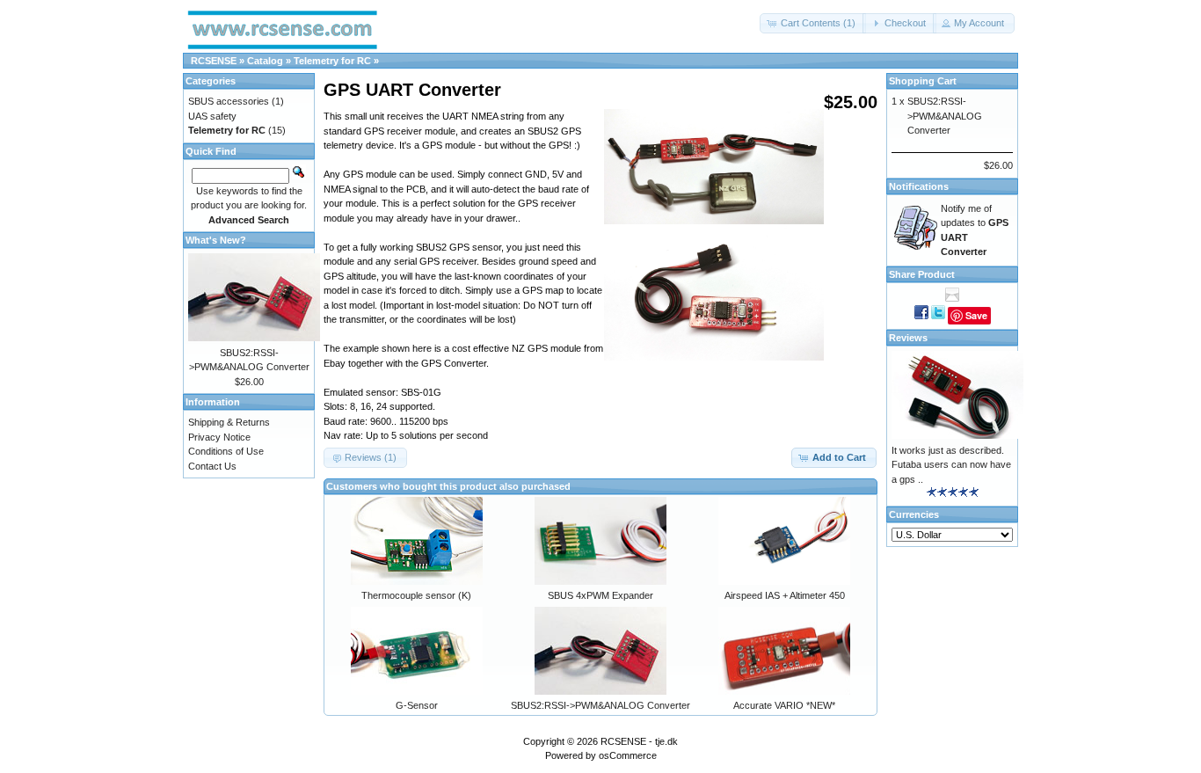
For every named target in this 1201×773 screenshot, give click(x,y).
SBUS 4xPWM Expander (600, 595)
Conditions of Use (226, 451)
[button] (813, 23)
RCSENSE (214, 60)
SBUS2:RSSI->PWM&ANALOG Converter (600, 705)
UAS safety (212, 116)
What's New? (216, 240)
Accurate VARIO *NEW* (784, 705)
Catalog (265, 60)
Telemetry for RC (332, 60)
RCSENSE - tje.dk (639, 741)
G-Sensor (417, 705)
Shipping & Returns (229, 422)
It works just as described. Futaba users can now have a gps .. (951, 465)
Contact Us (212, 466)
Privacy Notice (219, 437)
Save (976, 315)
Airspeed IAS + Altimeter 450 (784, 595)
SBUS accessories (228, 101)
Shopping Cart (923, 81)
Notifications (919, 186)
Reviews (908, 337)
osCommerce (628, 755)
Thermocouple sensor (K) (416, 595)
